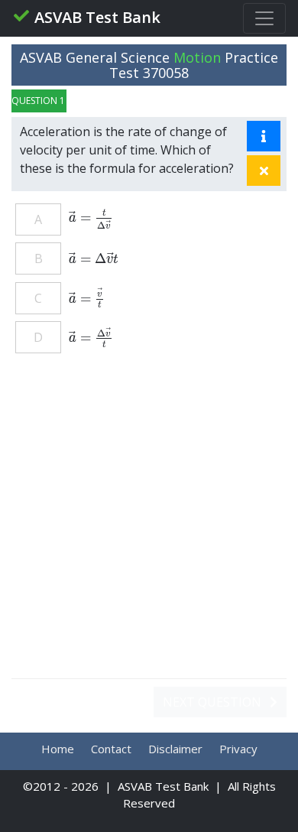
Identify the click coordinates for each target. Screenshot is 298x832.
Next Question (213, 702)
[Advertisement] (149, 524)
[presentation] (91, 217)
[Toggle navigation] (264, 18)
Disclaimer (175, 748)
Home (57, 748)
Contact (111, 748)
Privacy (238, 748)
